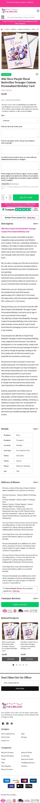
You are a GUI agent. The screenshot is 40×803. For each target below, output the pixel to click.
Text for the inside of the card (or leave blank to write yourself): (18, 142)
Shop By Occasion (7, 752)
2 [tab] (17, 665)
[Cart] (38, 11)
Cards (3, 759)
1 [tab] (13, 665)
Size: (3, 115)
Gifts (3, 763)
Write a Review (6, 90)
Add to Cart (25, 197)
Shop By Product (7, 769)
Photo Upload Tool (8, 734)
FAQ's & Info (5, 737)
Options (10, 659)
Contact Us (5, 740)
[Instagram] (7, 723)
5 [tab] (26, 665)
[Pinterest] (12, 723)
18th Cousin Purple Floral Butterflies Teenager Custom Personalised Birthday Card (9, 646)
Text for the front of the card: (11, 126)
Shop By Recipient (7, 756)
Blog (22, 734)
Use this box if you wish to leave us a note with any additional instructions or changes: (19, 158)
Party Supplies (6, 766)
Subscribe (20, 689)
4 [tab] (23, 665)
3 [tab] (20, 665)
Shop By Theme (26, 752)
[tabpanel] (10, 642)
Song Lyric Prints (27, 759)
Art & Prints (25, 756)
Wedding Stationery (28, 763)
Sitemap (24, 737)
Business (24, 766)
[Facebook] (3, 723)
